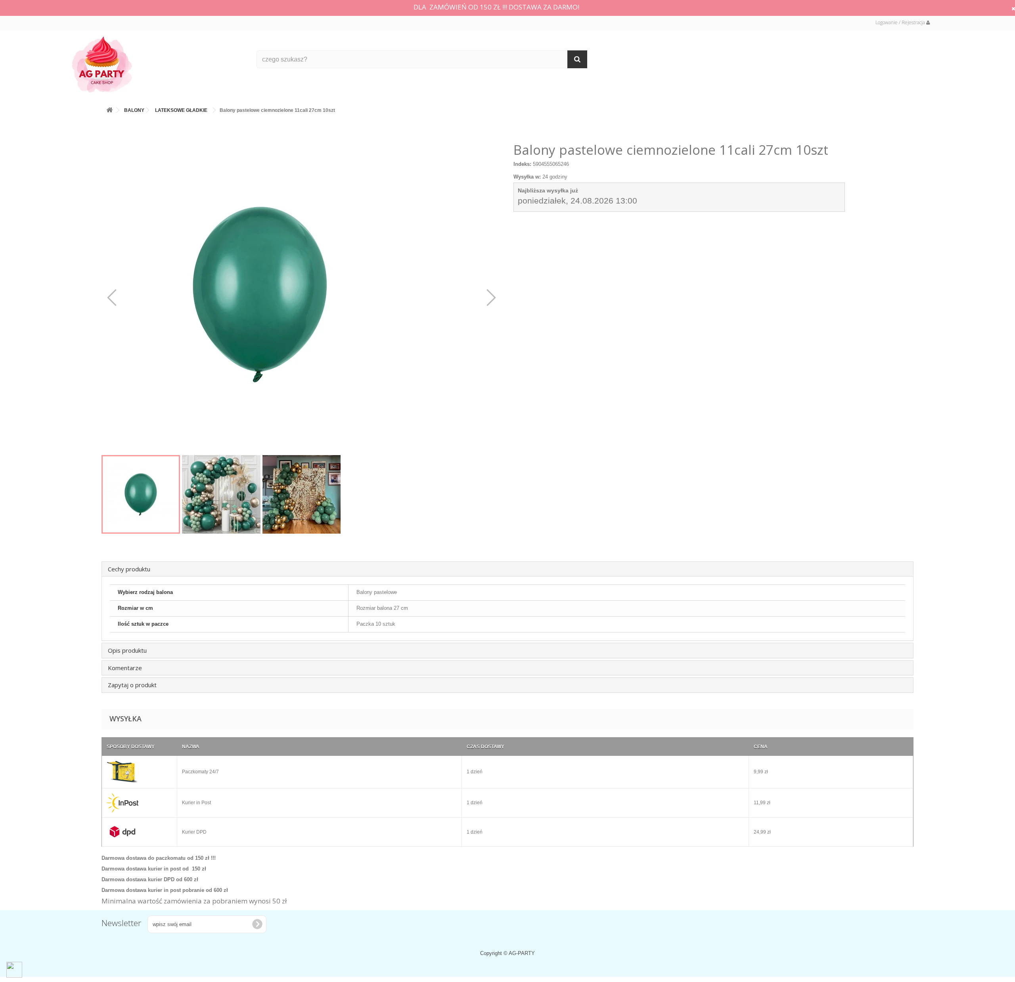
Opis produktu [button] (127, 650)
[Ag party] (158, 64)
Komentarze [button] (125, 668)
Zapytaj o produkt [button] (132, 685)
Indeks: (522, 164)
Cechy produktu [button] (129, 569)
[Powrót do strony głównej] (109, 108)
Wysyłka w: (527, 177)
